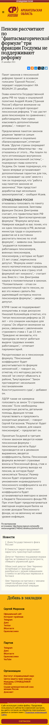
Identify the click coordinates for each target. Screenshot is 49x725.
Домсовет (8, 692)
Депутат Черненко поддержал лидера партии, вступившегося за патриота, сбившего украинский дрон (24, 559)
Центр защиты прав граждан (18, 679)
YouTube (7, 659)
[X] (39, 68)
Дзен (6, 622)
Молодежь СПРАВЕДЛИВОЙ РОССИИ (17, 683)
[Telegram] (46, 68)
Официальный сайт (13, 614)
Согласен (24, 721)
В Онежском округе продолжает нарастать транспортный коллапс (22, 550)
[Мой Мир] (35, 68)
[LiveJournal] (42, 68)
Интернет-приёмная (13, 617)
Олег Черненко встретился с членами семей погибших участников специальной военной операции (23, 583)
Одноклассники (11, 631)
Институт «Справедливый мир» (19, 676)
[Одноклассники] (32, 68)
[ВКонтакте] (28, 68)
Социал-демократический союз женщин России (19, 688)
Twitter (7, 625)
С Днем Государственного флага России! (21, 543)
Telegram (8, 620)
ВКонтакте (9, 628)
